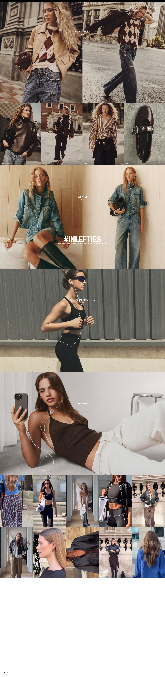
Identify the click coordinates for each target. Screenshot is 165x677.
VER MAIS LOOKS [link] (82, 509)
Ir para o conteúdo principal (82, 1)
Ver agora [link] (82, 34)
